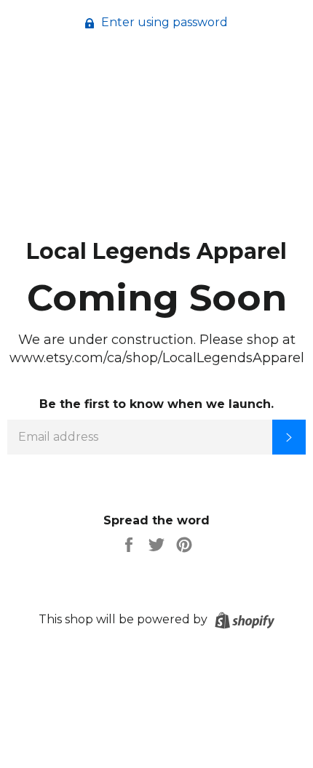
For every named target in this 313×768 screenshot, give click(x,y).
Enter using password (163, 22)
